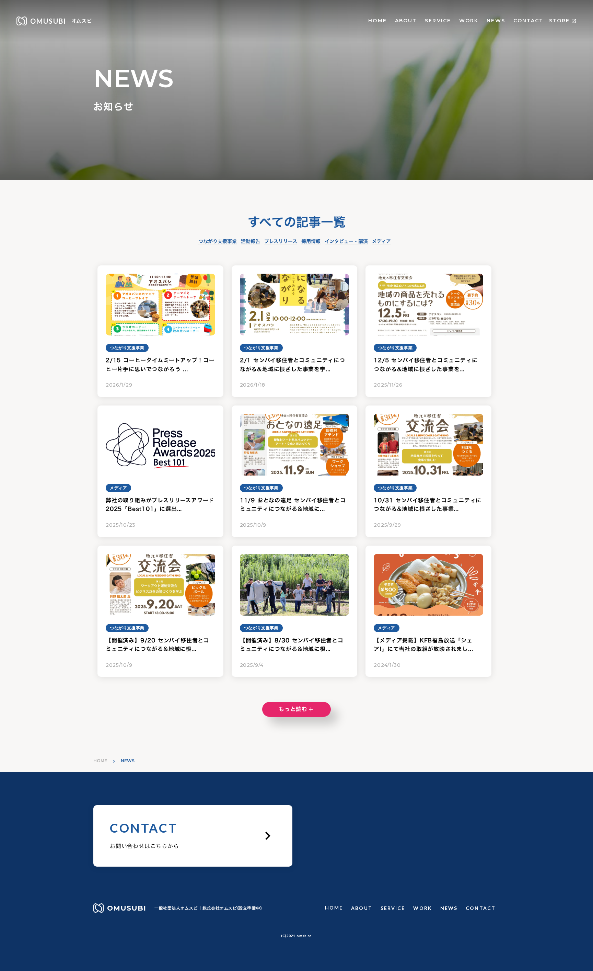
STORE (559, 21)
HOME (377, 21)
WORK (468, 21)
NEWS (496, 21)
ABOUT (406, 21)
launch (574, 21)
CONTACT (528, 21)
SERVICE (438, 21)
